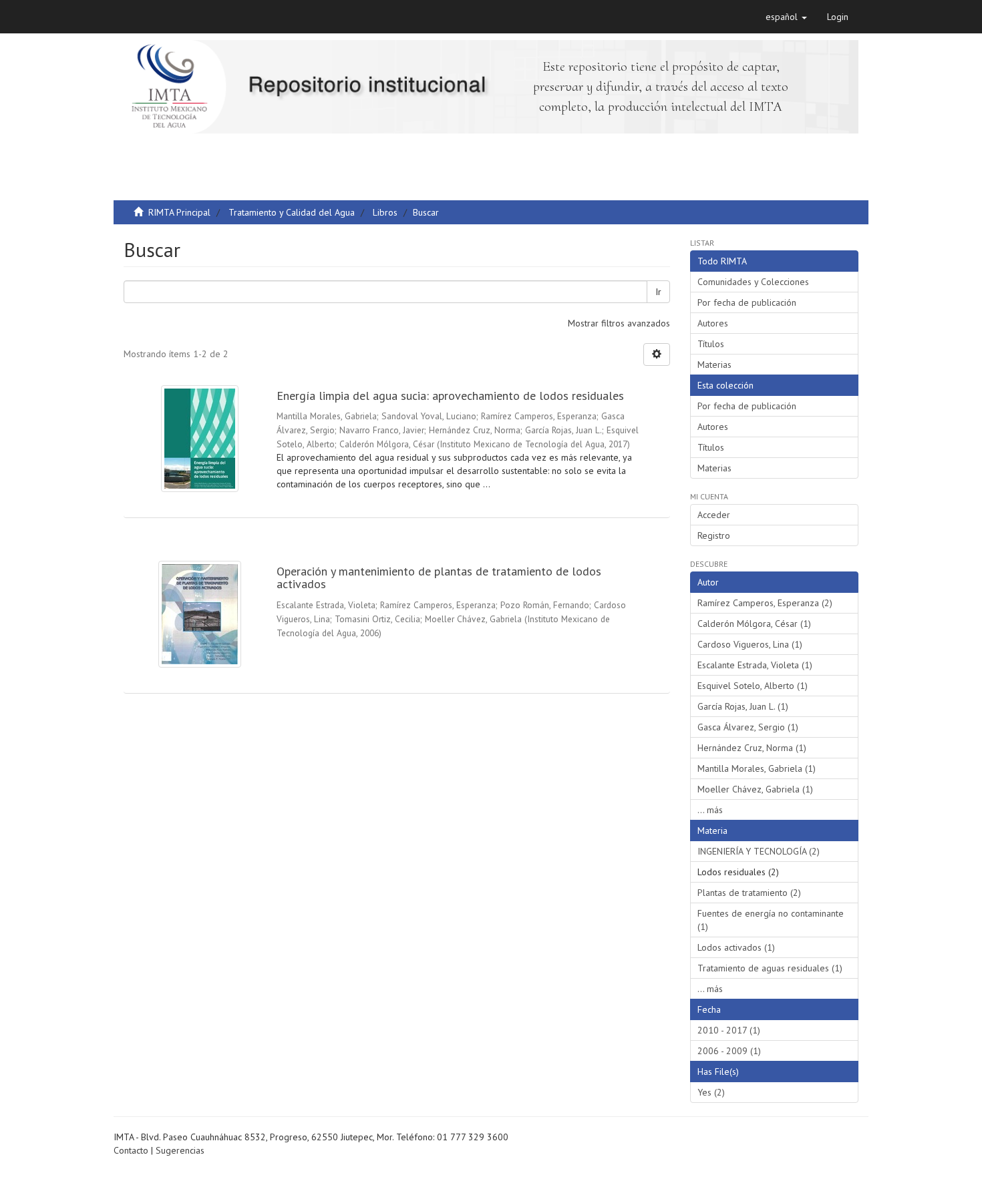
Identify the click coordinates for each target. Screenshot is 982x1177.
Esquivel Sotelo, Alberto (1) (752, 686)
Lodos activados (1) (736, 947)
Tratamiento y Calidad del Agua (291, 212)
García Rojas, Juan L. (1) (742, 706)
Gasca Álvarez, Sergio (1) (747, 727)
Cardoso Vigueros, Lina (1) (749, 644)
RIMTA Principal (179, 212)
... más (710, 810)
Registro (713, 535)
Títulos (710, 344)
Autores (712, 323)
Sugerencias (180, 1150)
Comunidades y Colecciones (753, 282)
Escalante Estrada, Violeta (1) (754, 665)
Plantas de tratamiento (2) (749, 893)
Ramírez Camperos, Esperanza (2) (764, 603)
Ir (658, 292)
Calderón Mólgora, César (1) (754, 624)
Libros (385, 212)
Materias (714, 365)
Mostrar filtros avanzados (619, 323)
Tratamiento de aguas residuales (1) (769, 968)
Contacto (131, 1150)
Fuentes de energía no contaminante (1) (770, 920)
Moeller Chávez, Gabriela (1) (755, 789)
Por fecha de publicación (746, 302)
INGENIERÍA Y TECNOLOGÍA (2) (758, 851)
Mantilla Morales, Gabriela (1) (756, 768)
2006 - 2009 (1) (729, 1051)
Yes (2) (711, 1092)
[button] (786, 16)
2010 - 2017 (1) (728, 1030)
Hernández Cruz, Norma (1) (751, 748)
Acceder (713, 515)
